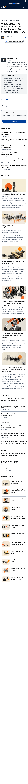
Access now (14, 121)
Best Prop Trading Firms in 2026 (18, 491)
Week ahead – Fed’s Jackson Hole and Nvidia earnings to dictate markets (13, 335)
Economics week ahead (8, 469)
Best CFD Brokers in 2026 (17, 561)
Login (24, 7)
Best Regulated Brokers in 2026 (18, 570)
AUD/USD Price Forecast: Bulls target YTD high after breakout (12, 399)
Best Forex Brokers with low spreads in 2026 (18, 543)
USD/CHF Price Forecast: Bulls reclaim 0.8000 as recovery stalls (13, 407)
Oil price (9, 0)
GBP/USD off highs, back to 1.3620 (14, 194)
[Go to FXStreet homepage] (4, 7)
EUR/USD (22, 0)
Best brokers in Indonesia (15, 508)
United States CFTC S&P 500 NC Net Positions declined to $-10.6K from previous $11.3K (14, 90)
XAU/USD (16, 0)
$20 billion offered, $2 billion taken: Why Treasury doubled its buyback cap (13, 370)
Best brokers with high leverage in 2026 (17, 578)
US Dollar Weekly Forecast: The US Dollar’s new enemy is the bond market (13, 462)
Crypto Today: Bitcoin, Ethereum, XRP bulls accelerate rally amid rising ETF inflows (13, 303)
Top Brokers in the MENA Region (16, 482)
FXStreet (7, 38)
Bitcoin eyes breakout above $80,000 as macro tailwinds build (13, 426)
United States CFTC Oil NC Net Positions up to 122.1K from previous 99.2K (13, 80)
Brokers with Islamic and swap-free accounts (18, 535)
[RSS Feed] (11, 99)
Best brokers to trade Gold (17, 552)
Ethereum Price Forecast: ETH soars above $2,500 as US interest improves (13, 434)
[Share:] (25, 37)
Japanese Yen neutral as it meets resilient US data (11, 414)
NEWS (3, 20)
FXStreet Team (8, 36)
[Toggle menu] (1, 7)
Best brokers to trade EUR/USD (17, 526)
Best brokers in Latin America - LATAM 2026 (18, 517)
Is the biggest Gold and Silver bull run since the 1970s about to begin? (13, 454)
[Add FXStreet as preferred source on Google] (14, 41)
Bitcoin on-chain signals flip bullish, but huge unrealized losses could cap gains (14, 442)
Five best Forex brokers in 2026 (18, 500)
